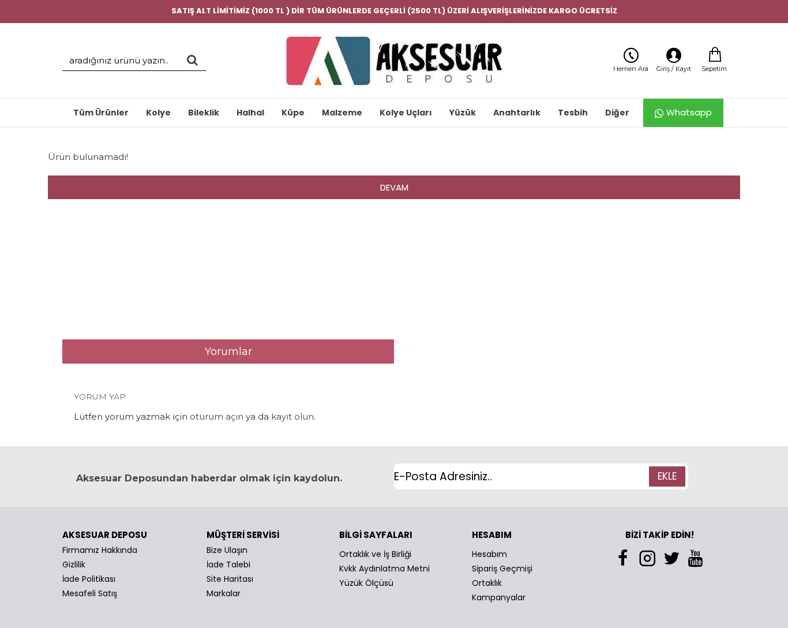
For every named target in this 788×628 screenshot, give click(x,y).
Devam (394, 187)
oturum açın (216, 416)
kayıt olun (292, 416)
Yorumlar (228, 351)
